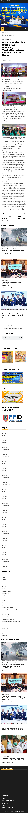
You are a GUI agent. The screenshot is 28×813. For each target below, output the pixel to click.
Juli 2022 (4, 545)
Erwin (13, 256)
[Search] (26, 28)
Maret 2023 (4, 526)
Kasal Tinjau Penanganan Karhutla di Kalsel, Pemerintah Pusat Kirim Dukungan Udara (13, 252)
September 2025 (6, 456)
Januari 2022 (5, 559)
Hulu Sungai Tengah (6, 591)
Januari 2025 (5, 475)
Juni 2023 (4, 519)
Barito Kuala (4, 584)
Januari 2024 (5, 503)
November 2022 (5, 536)
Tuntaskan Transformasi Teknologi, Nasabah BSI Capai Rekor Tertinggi (12, 314)
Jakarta (3, 312)
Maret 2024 (4, 498)
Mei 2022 (4, 550)
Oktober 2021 (5, 566)
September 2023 (6, 512)
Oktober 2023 (5, 510)
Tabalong (4, 626)
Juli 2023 (4, 517)
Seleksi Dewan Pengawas (8, 619)
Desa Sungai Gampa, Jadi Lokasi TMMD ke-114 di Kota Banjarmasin (8, 217)
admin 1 (11, 60)
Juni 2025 (4, 463)
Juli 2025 (4, 461)
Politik (3, 612)
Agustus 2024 (5, 487)
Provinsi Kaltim (8, 280)
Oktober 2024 (5, 482)
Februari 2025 (5, 473)
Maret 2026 (4, 442)
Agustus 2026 (5, 431)
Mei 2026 (4, 438)
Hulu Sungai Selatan (6, 588)
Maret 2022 (4, 554)
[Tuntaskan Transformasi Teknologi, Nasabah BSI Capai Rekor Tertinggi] (14, 300)
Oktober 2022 (5, 538)
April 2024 (4, 496)
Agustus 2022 (5, 543)
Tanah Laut (4, 630)
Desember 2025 (5, 449)
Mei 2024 (4, 494)
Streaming (4, 623)
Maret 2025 (4, 470)
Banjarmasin (5, 581)
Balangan (4, 574)
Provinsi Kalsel (8, 39)
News (3, 39)
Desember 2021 (5, 561)
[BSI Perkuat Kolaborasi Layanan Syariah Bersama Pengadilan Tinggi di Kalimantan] (14, 268)
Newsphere (14, 811)
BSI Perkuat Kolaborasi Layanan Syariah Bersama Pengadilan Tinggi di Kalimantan (13, 284)
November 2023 (5, 508)
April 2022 (4, 552)
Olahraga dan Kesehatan (7, 607)
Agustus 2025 (5, 459)
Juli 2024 (4, 489)
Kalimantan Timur (6, 598)
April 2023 (4, 524)
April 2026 (4, 440)
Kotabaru (4, 600)
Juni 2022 (4, 547)
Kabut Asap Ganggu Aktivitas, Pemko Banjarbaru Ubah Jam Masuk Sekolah (13, 759)
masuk (11, 328)
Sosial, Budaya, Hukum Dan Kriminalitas (11, 621)
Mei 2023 (4, 522)
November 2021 (5, 564)
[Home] (3, 29)
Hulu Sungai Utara (6, 593)
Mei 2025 (4, 466)
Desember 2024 (5, 477)
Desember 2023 (5, 505)
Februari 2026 (5, 445)
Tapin (3, 633)
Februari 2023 (5, 529)
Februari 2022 (5, 557)
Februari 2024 (5, 501)
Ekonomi (4, 586)
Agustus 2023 (5, 515)
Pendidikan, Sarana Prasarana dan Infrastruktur (13, 609)
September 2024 (6, 484)
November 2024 (5, 480)
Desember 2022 (5, 533)
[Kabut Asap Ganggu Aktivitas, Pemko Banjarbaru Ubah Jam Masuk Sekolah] (14, 744)
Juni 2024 (4, 491)
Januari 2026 (5, 447)
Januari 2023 (5, 531)
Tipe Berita (4, 635)
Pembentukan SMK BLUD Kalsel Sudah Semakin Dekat (21, 216)
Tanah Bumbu (5, 628)
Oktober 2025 (5, 454)
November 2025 (5, 452)
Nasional (4, 602)
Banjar (3, 577)
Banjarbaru (4, 248)
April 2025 (4, 468)
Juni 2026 (4, 435)
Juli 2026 (4, 433)
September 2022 (6, 540)
